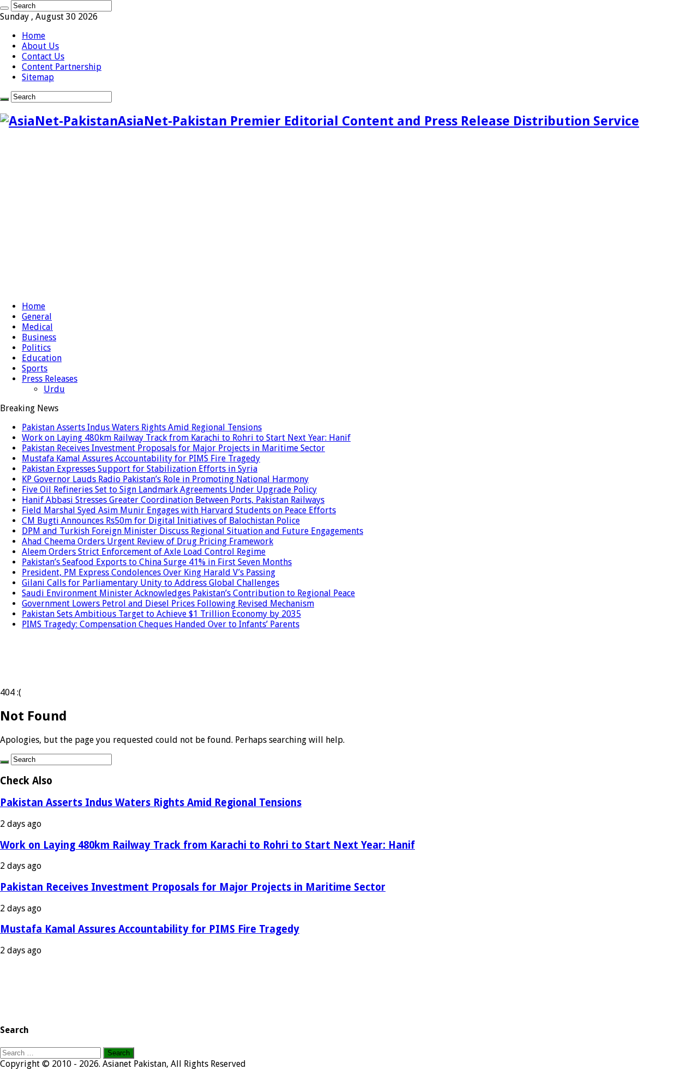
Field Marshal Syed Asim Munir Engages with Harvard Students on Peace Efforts (179, 510)
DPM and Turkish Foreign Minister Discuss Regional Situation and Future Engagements (192, 531)
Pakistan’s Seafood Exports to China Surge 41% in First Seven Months (157, 562)
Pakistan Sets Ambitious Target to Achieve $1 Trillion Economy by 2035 (161, 614)
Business (39, 337)
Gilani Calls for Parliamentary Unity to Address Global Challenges (150, 583)
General (37, 316)
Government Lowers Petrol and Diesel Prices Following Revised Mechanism (168, 603)
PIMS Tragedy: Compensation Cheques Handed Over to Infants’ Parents (160, 624)
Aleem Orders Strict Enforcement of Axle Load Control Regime (144, 551)
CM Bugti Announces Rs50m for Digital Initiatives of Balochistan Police (161, 520)
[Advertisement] (349, 216)
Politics (36, 348)
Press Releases (49, 379)
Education (42, 358)
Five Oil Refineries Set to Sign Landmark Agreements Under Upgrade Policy (169, 489)
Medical (37, 327)
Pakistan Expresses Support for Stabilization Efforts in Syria (139, 469)
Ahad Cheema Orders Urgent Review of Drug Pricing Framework (147, 541)
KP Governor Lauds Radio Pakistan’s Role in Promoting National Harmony (165, 479)
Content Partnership (61, 67)
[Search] (4, 8)
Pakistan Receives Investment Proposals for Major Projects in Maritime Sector (173, 448)
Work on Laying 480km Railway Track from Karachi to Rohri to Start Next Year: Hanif (186, 438)
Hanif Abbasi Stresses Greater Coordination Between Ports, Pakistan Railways (173, 500)
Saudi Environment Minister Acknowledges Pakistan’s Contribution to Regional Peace (188, 593)
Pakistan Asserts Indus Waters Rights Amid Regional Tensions (142, 427)
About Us (40, 46)
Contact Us (43, 56)
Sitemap (38, 77)
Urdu (54, 389)
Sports (34, 368)
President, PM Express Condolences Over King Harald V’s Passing (148, 572)
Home (33, 36)
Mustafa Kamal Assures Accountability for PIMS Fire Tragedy (141, 458)
